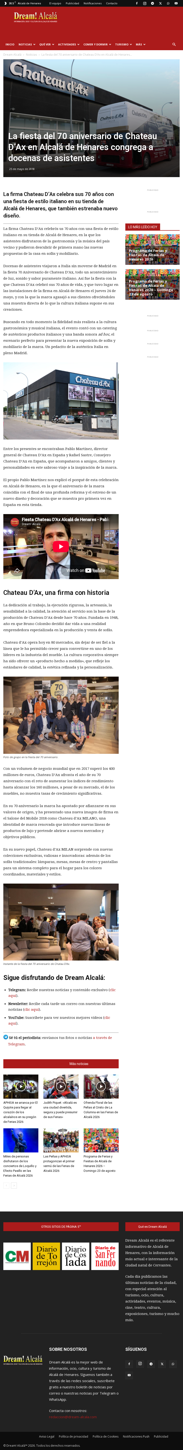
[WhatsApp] (168, 3)
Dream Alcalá (12, 55)
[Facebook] (136, 3)
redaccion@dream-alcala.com (73, 1416)
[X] (160, 3)
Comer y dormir (95, 44)
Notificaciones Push (136, 1436)
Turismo (121, 44)
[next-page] (14, 1186)
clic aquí (31, 1009)
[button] (174, 44)
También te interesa (49, 1063)
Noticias (25, 44)
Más (139, 44)
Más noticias (79, 1063)
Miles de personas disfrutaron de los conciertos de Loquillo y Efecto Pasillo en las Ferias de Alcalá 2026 (19, 1166)
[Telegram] (152, 3)
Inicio (9, 44)
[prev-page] (6, 1186)
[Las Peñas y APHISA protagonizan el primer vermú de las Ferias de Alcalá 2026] (60, 1140)
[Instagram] (144, 3)
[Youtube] (176, 3)
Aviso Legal (46, 1436)
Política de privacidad (73, 1436)
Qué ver (45, 44)
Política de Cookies (105, 1436)
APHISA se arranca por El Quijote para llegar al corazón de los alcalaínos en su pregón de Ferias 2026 (20, 1112)
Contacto (111, 3)
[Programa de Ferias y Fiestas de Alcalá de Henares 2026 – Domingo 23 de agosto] (101, 1140)
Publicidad (72, 3)
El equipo (55, 3)
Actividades (67, 44)
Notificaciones (93, 3)
